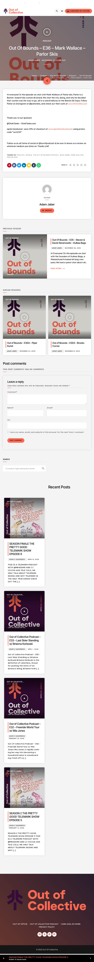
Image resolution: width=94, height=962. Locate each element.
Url (8, 420)
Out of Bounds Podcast (12, 3)
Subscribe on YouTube (78, 11)
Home (34, 76)
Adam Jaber (34, 60)
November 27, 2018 (51, 60)
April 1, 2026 (33, 649)
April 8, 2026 (33, 559)
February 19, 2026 (16, 739)
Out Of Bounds (85, 76)
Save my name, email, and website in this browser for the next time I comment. (47, 432)
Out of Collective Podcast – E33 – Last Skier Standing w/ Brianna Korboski (25, 640)
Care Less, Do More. (49, 3)
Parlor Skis (12, 157)
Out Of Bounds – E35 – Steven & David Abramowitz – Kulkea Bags (69, 241)
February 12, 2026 (16, 828)
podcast (20, 155)
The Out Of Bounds (58, 76)
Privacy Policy (47, 927)
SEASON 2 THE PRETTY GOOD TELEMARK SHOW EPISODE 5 (24, 817)
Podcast (43, 76)
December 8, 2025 (72, 351)
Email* (50, 408)
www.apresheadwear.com (60, 129)
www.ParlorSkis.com (77, 103)
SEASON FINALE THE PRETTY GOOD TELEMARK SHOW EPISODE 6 (38, 957)
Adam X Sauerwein (17, 559)
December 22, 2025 (27, 351)
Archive (47, 210)
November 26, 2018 (73, 248)
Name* (10, 408)
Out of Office (20, 924)
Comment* (12, 392)
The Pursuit (32, 3)
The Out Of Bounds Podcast (45, 155)
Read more (58, 268)
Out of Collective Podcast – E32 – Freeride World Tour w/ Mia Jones (25, 727)
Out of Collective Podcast (14, 595)
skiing (29, 155)
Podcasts (72, 76)
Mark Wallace (77, 155)
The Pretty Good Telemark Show (14, 502)
